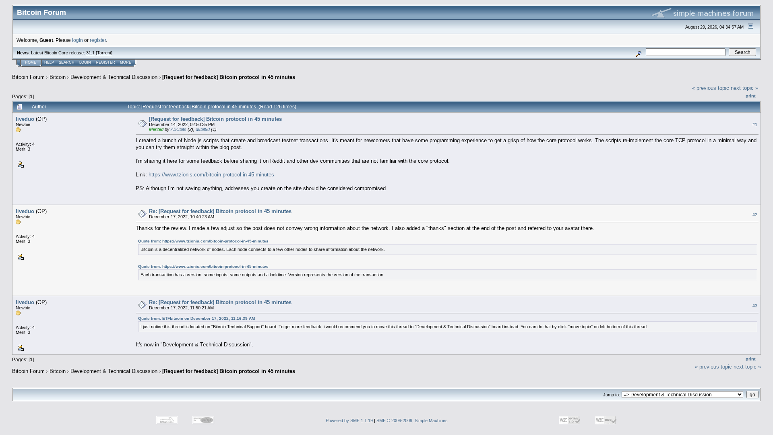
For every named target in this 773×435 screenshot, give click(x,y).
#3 (754, 305)
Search (66, 62)
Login (85, 62)
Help (49, 62)
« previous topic (710, 88)
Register (105, 62)
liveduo (25, 119)
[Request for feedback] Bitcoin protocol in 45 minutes (228, 77)
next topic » (744, 88)
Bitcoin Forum (28, 77)
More (125, 62)
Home (30, 62)
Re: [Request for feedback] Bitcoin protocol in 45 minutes (220, 211)
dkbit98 (203, 129)
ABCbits (178, 129)
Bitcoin (58, 77)
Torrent (104, 52)
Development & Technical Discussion (113, 77)
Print (751, 95)
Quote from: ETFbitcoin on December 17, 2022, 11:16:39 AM (196, 318)
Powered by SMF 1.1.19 (349, 420)
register (98, 40)
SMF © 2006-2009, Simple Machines (412, 420)
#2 (754, 214)
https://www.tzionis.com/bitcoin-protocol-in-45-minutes (211, 175)
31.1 (90, 52)
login (77, 40)
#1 (754, 124)
